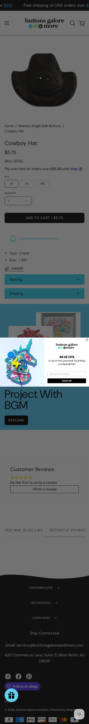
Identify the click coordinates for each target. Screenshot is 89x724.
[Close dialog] (87, 339)
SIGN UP (66, 380)
